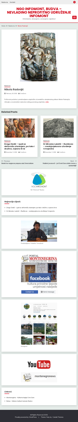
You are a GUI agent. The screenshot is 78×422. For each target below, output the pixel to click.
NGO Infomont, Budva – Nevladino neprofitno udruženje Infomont (39, 12)
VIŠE (47, 102)
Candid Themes (58, 417)
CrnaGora (23, 93)
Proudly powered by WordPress (26, 417)
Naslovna (4, 2)
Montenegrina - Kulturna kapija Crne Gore (20, 397)
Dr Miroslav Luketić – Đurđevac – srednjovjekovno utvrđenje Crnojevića (58, 146)
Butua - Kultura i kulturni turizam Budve (19, 401)
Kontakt (12, 2)
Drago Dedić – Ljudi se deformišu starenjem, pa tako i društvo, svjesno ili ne (19, 146)
